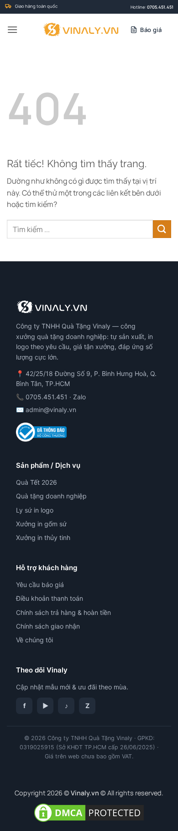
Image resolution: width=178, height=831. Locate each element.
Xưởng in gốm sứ (41, 524)
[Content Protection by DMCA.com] (89, 812)
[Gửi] (162, 229)
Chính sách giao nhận (48, 626)
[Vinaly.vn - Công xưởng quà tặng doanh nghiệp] (81, 29)
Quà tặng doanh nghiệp (51, 496)
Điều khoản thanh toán (49, 598)
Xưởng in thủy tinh (43, 537)
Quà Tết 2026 (36, 482)
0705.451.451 (160, 7)
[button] (12, 29)
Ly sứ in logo (34, 510)
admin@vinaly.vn (51, 409)
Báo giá (151, 30)
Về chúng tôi (34, 640)
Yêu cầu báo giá (40, 584)
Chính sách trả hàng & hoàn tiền (63, 612)
